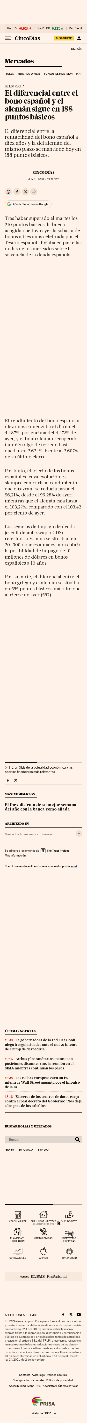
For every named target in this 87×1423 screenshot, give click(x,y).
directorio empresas (69, 1239)
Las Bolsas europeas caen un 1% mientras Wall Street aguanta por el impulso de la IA (42, 1082)
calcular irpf (17, 1221)
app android (69, 1258)
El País (76, 48)
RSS (38, 1385)
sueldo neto (69, 1221)
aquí (74, 866)
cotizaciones (17, 1258)
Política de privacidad (59, 1380)
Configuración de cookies (28, 1380)
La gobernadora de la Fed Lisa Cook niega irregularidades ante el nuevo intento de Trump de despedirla (41, 1044)
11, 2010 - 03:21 (43, 179)
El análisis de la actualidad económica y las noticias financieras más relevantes (38, 769)
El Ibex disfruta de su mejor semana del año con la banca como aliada (40, 807)
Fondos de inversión (58, 73)
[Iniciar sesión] (79, 38)
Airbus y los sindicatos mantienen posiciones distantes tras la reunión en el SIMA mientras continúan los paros (39, 1063)
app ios (43, 1258)
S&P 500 (43, 28)
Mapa (30, 1385)
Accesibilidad (17, 1385)
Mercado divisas (29, 73)
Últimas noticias (20, 1031)
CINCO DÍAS (43, 172)
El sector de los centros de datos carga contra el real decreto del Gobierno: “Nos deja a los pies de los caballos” (43, 1101)
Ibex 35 (12, 28)
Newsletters (50, 1385)
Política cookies (57, 1374)
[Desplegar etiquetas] (79, 833)
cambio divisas (43, 1238)
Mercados (19, 61)
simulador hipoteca (43, 1221)
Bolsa (10, 73)
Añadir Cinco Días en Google (30, 204)
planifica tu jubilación (17, 1239)
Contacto (24, 1374)
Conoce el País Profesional (43, 1276)
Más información (15, 855)
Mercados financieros (20, 834)
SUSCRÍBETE (64, 38)
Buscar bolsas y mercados (28, 1126)
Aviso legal (38, 1374)
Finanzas (46, 834)
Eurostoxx (26, 1149)
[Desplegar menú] (8, 38)
